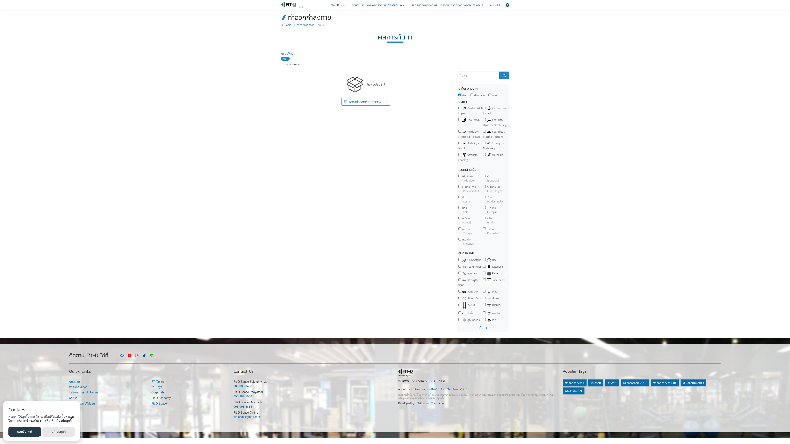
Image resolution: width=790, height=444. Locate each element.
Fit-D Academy (161, 398)
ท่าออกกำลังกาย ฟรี (664, 383)
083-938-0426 (243, 386)
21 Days (156, 387)
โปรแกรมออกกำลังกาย (423, 5)
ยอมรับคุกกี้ (24, 431)
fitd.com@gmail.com (247, 417)
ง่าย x (285, 59)
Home (288, 25)
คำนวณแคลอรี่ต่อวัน (374, 5)
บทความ (444, 5)
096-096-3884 (243, 406)
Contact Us (480, 5)
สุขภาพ (612, 383)
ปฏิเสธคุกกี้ (58, 431)
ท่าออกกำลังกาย (461, 5)
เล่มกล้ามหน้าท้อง (693, 383)
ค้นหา (483, 327)
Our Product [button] (339, 5)
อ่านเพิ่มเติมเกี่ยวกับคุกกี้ (56, 420)
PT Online (157, 381)
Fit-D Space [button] (396, 5)
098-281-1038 (243, 396)
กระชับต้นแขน (573, 391)
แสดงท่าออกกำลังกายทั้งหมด (367, 101)
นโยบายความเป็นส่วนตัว (428, 389)
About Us (496, 5)
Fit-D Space (159, 403)
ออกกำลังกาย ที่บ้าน (634, 383)
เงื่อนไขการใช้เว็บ (457, 389)
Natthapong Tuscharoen (431, 403)
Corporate (158, 392)
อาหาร (356, 5)
